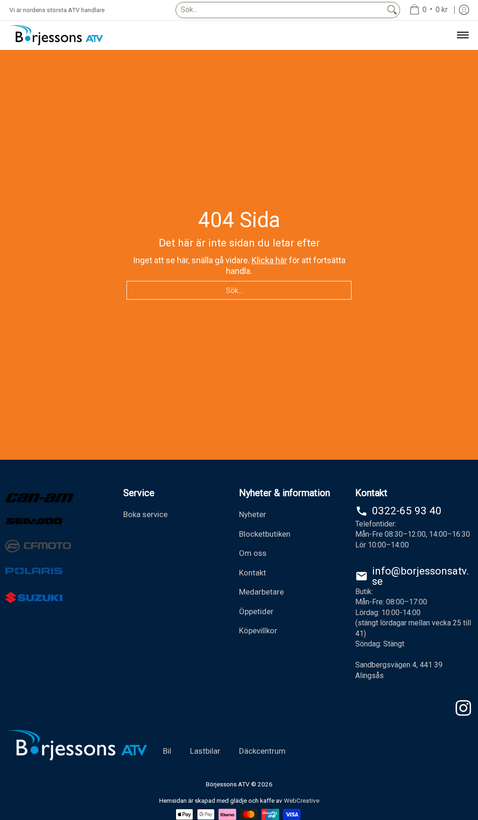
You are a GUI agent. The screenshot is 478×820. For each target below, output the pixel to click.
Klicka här (269, 260)
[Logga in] (464, 10)
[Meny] (462, 35)
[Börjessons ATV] (56, 35)
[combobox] (280, 10)
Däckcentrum (262, 751)
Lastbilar (205, 751)
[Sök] (392, 10)
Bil (167, 751)
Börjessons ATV (228, 784)
